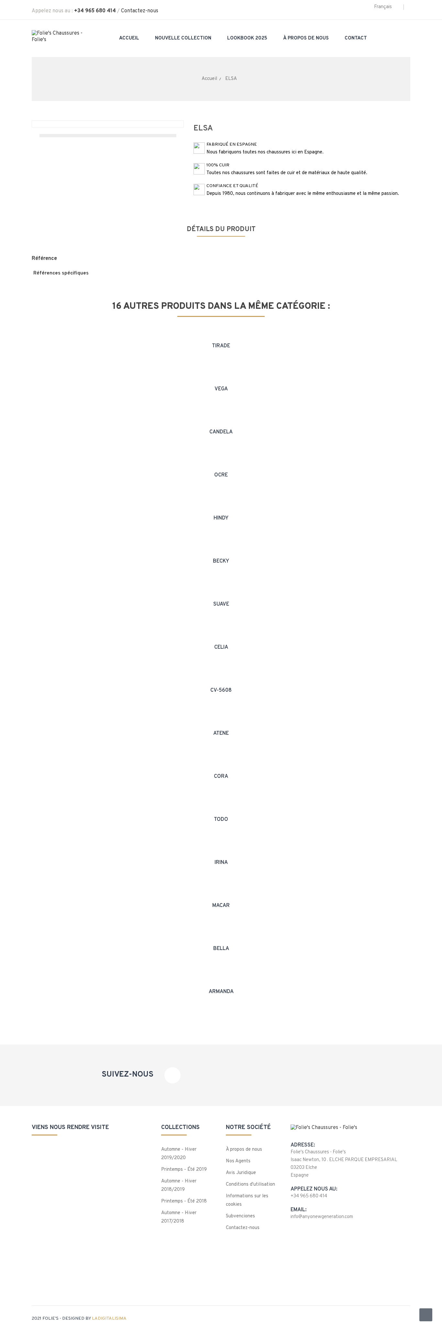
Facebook (172, 1075)
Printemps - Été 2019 (184, 1170)
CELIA (221, 647)
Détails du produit (221, 229)
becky (221, 561)
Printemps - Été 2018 (184, 1201)
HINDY (221, 518)
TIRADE (221, 346)
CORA (221, 776)
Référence (44, 258)
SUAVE (221, 604)
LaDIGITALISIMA (109, 1318)
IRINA (221, 863)
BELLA (221, 949)
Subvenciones (240, 1216)
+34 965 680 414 (95, 11)
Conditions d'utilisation (250, 1184)
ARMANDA (221, 992)
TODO (221, 819)
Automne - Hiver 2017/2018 (178, 1217)
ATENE (221, 733)
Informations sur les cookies (247, 1200)
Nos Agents (238, 1161)
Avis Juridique (241, 1173)
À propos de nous (244, 1149)
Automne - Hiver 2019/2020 (178, 1153)
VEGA (221, 389)
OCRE (221, 475)
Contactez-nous (139, 11)
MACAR (221, 906)
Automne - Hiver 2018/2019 (178, 1185)
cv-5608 (221, 690)
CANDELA (221, 432)
